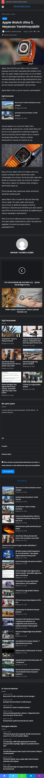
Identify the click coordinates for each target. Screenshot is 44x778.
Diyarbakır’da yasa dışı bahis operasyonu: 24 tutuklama (27, 582)
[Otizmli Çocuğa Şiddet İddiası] (32, 377)
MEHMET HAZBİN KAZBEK (13, 31)
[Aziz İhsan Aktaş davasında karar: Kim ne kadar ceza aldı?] (11, 354)
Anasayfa (7, 14)
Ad (3, 438)
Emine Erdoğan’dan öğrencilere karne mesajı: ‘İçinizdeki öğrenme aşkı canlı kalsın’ (9, 389)
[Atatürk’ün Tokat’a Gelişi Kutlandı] (11, 331)
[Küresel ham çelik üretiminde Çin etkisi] (8, 529)
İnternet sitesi (6, 454)
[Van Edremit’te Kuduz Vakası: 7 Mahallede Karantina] (8, 644)
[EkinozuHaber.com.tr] (22, 6)
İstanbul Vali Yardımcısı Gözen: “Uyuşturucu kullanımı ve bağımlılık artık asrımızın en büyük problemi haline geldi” (28, 622)
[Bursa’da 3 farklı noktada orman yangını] (7, 105)
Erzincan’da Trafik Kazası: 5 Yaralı (29, 651)
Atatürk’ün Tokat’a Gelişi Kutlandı (16, 2)
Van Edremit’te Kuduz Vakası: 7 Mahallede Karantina (28, 642)
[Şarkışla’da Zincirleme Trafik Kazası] (7, 115)
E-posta (5, 446)
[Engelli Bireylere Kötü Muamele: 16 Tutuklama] (8, 663)
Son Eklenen (22, 481)
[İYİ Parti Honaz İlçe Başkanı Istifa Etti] (8, 603)
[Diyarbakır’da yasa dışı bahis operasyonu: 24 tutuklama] (8, 584)
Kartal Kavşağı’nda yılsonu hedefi (30, 363)
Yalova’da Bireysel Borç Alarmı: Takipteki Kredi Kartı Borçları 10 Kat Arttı (32, 341)
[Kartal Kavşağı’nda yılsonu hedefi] (32, 354)
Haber (13, 14)
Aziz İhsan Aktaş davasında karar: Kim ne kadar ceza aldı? (11, 364)
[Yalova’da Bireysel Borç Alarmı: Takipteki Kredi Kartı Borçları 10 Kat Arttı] (32, 331)
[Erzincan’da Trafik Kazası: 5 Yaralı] (8, 654)
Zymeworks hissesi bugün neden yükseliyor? (19, 545)
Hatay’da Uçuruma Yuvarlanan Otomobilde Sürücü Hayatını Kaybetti (28, 672)
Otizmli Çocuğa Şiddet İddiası (32, 386)
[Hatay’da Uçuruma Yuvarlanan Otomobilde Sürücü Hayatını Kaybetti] (8, 673)
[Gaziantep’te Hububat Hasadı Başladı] (8, 613)
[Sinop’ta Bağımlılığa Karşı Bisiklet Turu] (8, 635)
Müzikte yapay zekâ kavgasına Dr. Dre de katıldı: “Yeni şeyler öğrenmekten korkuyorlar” (28, 553)
